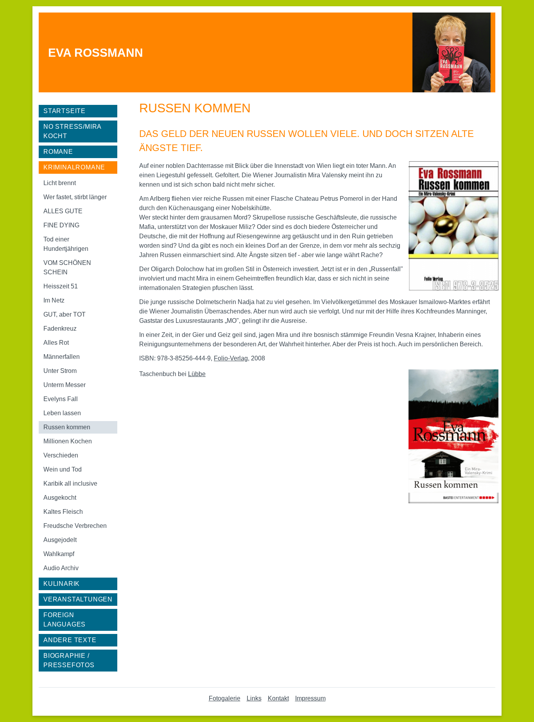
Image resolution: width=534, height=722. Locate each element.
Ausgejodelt (60, 540)
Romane (58, 151)
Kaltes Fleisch (63, 511)
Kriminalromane (74, 167)
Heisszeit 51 (60, 286)
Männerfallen (61, 356)
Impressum (310, 698)
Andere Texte (70, 640)
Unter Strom (60, 370)
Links (254, 698)
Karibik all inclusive (70, 483)
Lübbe (197, 374)
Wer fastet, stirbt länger (75, 197)
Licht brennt (59, 183)
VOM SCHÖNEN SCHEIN (67, 267)
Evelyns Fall (60, 399)
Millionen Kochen (67, 441)
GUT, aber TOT (64, 314)
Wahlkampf (58, 554)
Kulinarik (61, 583)
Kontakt (278, 698)
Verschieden (60, 455)
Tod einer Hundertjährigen (65, 244)
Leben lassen (62, 413)
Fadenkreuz (60, 328)
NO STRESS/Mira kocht (72, 131)
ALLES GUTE (62, 211)
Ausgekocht (59, 497)
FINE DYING (61, 225)
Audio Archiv (61, 568)
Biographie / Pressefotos (69, 660)
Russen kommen (66, 427)
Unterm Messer (64, 385)
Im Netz (54, 300)
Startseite (64, 111)
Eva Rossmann (95, 52)
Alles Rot (56, 342)
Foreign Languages (64, 620)
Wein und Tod (62, 469)
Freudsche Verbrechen (75, 525)
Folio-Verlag (231, 358)
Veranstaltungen (78, 599)
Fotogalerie (224, 698)
